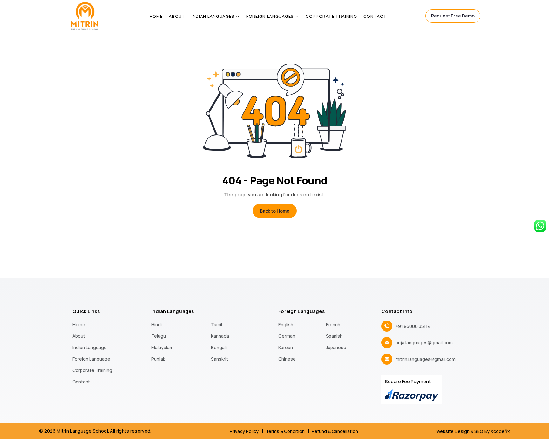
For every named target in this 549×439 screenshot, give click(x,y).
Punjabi (158, 359)
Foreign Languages (270, 16)
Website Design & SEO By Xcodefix (473, 431)
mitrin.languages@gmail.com (426, 359)
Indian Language (89, 347)
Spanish (334, 336)
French (333, 324)
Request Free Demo (453, 16)
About (177, 16)
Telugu (158, 336)
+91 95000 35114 (413, 326)
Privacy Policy (244, 431)
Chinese (287, 359)
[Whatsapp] (540, 225)
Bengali (219, 347)
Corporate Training (331, 16)
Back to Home (274, 211)
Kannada (220, 336)
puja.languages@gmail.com (424, 343)
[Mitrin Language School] (84, 15)
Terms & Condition (285, 431)
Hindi (156, 324)
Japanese (336, 347)
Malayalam (162, 347)
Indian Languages (213, 16)
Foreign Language (91, 359)
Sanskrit (219, 359)
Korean (285, 347)
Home (156, 16)
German (286, 336)
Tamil (216, 324)
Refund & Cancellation (335, 431)
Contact (375, 16)
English (285, 324)
